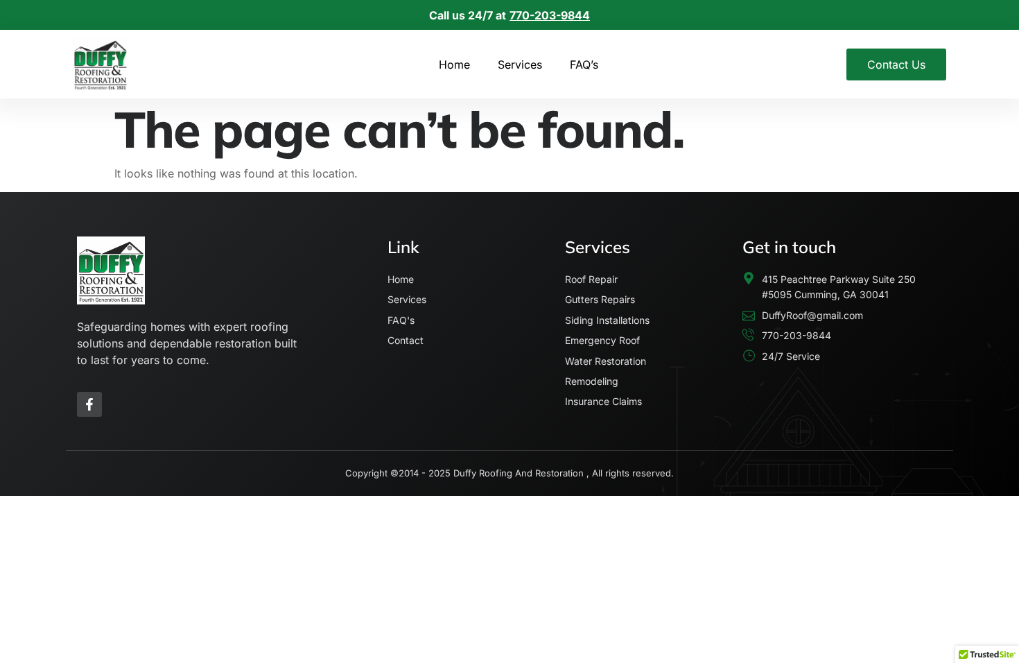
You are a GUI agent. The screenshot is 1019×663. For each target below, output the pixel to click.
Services (520, 64)
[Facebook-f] (89, 404)
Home (454, 64)
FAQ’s (584, 64)
